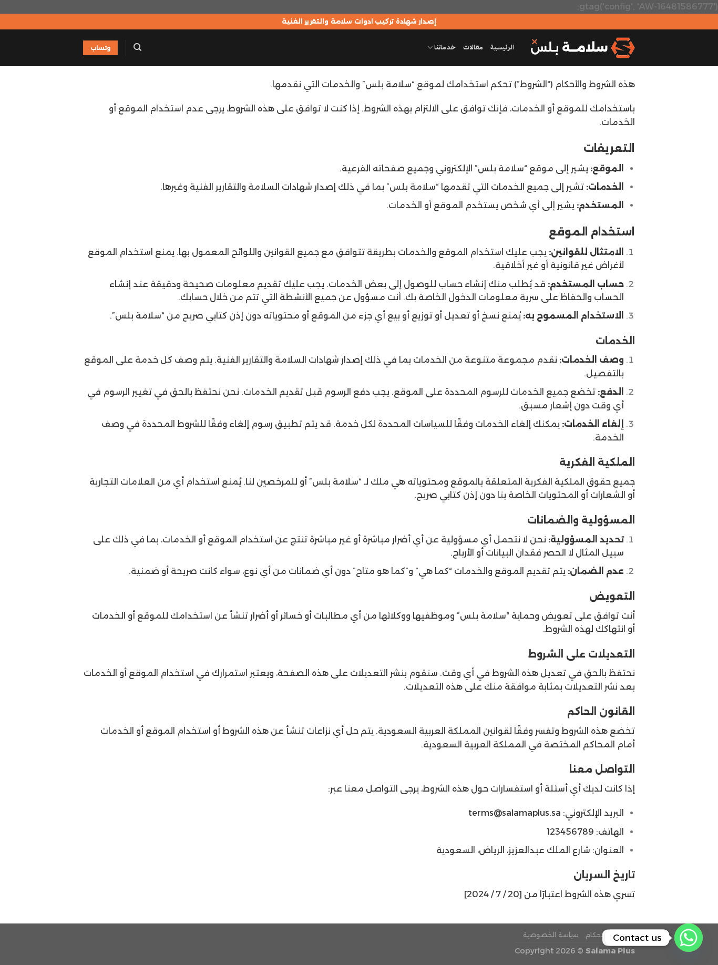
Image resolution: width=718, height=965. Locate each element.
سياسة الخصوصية (551, 935)
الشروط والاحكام (610, 935)
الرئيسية (502, 47)
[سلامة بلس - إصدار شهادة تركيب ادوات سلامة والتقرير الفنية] (582, 47)
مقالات (473, 47)
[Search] (137, 47)
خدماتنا (445, 47)
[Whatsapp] (688, 937)
